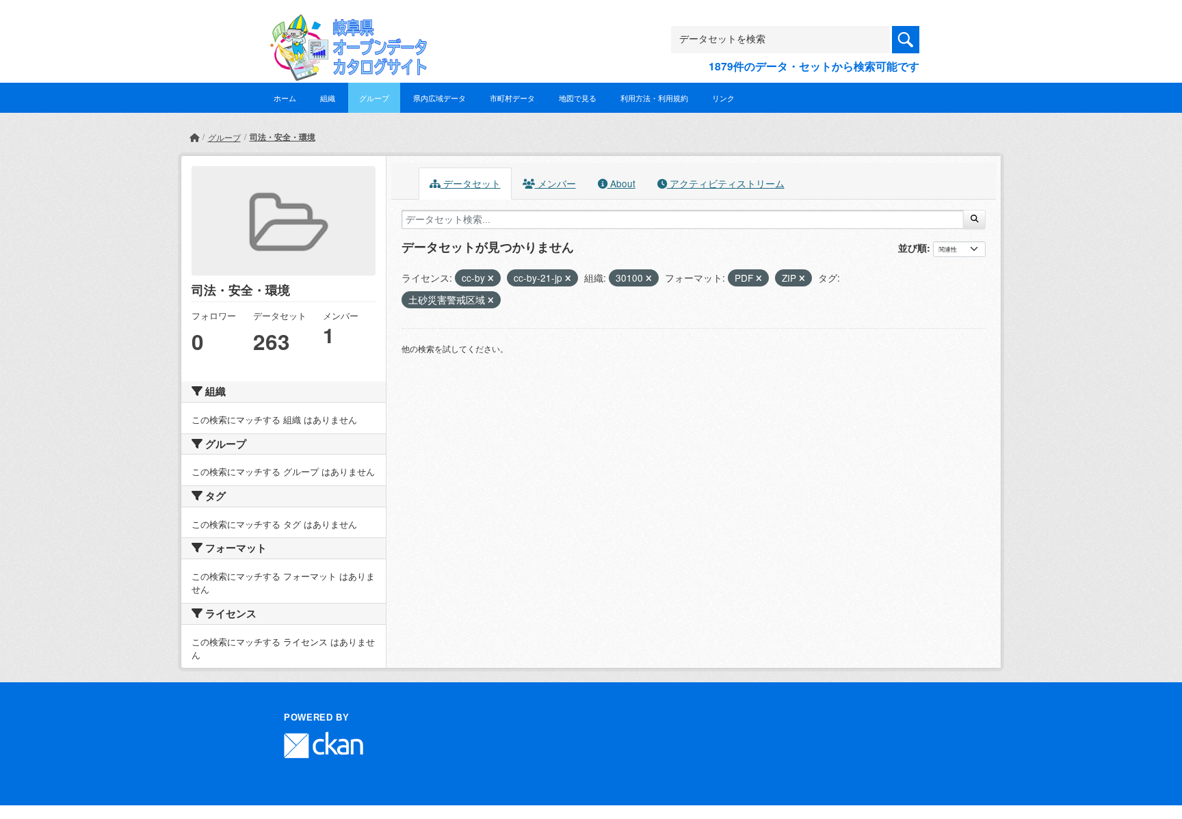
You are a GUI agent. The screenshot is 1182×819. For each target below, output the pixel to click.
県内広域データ (439, 97)
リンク (723, 97)
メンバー (555, 183)
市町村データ (512, 97)
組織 (327, 97)
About (621, 183)
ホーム (285, 97)
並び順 (912, 247)
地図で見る (577, 97)
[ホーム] (194, 137)
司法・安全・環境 (282, 137)
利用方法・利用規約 (654, 97)
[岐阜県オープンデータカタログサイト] (345, 25)
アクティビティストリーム (726, 183)
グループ (374, 97)
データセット (471, 183)
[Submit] (974, 219)
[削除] (491, 278)
